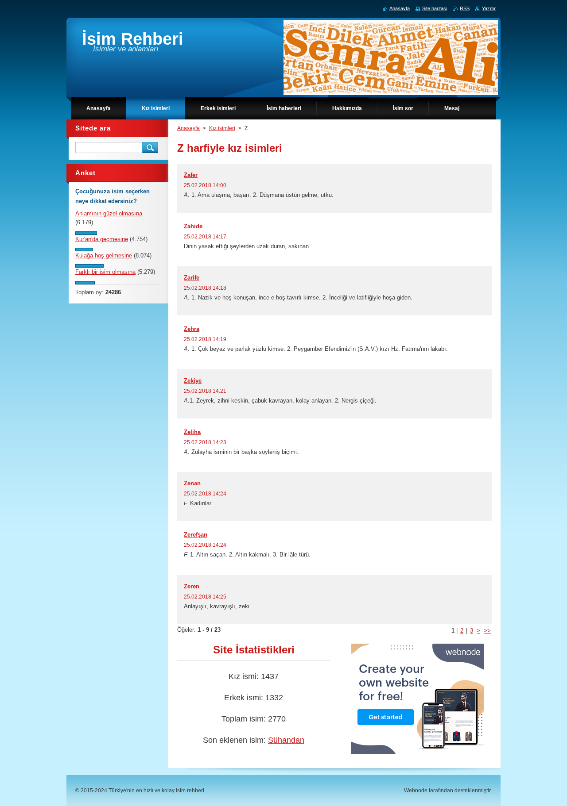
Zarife (191, 277)
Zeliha (192, 432)
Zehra (191, 329)
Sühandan (286, 740)
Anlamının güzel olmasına (108, 213)
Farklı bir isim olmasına (105, 272)
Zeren (191, 586)
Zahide (193, 226)
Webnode (415, 790)
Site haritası (434, 8)
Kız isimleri (222, 128)
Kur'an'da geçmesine (101, 239)
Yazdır (489, 8)
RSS (465, 8)
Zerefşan (195, 534)
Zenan (192, 483)
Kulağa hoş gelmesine (103, 255)
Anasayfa (188, 128)
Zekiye (193, 380)
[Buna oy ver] (86, 233)
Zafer (191, 175)
